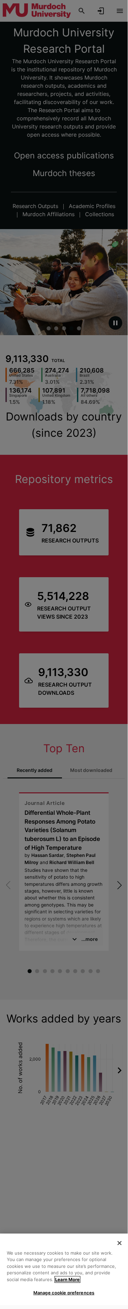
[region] (64, 1269)
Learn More (67, 1279)
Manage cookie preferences (63, 1292)
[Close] (119, 1243)
